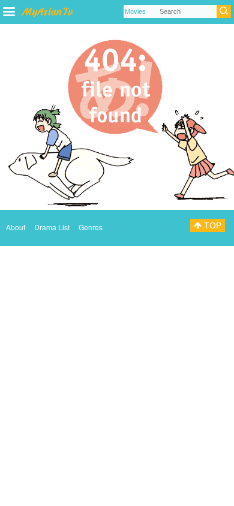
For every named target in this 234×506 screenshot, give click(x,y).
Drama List (52, 227)
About (15, 227)
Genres (91, 227)
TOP (211, 225)
